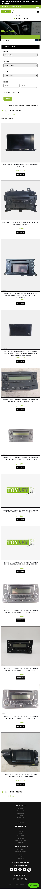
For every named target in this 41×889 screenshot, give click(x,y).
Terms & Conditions (20, 840)
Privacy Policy (20, 838)
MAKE (5, 51)
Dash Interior (25, 105)
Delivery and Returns (20, 851)
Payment (20, 856)
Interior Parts (20, 817)
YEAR (5, 71)
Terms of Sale (20, 836)
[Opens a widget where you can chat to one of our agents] (33, 885)
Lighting (20, 808)
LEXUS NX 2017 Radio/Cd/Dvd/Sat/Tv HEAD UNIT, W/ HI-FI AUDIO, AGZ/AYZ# (20, 223)
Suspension (20, 813)
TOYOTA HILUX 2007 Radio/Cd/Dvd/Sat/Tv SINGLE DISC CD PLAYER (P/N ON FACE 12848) (20, 400)
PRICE (5, 82)
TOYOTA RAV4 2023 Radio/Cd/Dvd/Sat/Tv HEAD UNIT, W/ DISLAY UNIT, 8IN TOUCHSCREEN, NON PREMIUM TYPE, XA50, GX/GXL (20, 353)
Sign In (4, 6)
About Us (20, 831)
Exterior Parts (20, 815)
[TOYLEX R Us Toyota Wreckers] (7, 11)
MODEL (6, 61)
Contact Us (21, 858)
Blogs (20, 833)
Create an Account (15, 6)
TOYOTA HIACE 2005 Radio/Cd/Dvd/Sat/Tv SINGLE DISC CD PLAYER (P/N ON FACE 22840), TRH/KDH (20, 511)
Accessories (20, 820)
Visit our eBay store (20, 862)
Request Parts (20, 822)
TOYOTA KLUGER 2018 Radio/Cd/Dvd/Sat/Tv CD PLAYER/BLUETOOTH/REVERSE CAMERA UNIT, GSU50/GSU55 (20, 295)
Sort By (4, 119)
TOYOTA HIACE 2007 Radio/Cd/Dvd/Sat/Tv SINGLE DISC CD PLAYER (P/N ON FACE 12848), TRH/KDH (20, 458)
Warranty (20, 854)
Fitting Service (20, 849)
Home (10, 105)
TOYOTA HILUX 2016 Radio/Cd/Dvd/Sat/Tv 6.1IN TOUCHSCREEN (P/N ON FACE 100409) (20, 775)
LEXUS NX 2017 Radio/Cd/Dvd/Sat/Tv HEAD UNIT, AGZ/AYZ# (20, 165)
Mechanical (20, 811)
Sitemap (20, 842)
